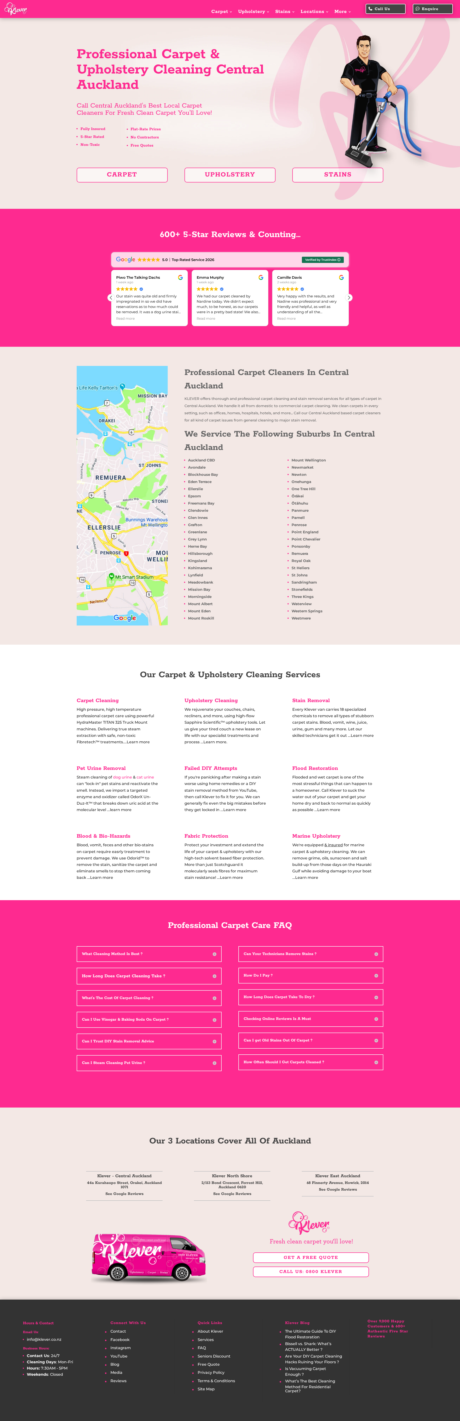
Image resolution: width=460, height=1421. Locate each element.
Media (116, 1372)
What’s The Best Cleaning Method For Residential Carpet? (310, 1386)
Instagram (120, 1348)
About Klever (210, 1331)
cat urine (145, 777)
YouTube (118, 1356)
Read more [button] (175, 318)
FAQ (202, 1348)
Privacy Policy (211, 1372)
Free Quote (209, 1364)
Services (206, 1339)
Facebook (120, 1339)
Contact (118, 1331)
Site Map (206, 1389)
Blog (114, 1364)
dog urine (122, 777)
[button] (348, 297)
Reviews (118, 1381)
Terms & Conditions (216, 1381)
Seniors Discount (214, 1356)
